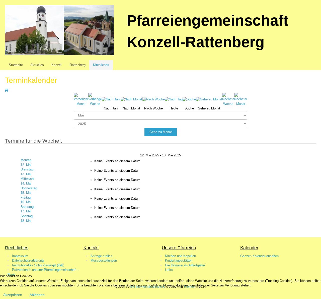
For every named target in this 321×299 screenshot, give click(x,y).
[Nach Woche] (153, 99)
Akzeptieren (12, 295)
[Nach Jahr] (111, 99)
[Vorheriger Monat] (81, 99)
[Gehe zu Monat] (209, 99)
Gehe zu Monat (160, 132)
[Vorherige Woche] (95, 99)
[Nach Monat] (131, 99)
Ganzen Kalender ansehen (259, 256)
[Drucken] (6, 90)
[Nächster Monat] (240, 99)
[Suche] (189, 99)
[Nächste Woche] (228, 99)
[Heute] (174, 99)
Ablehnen (37, 295)
